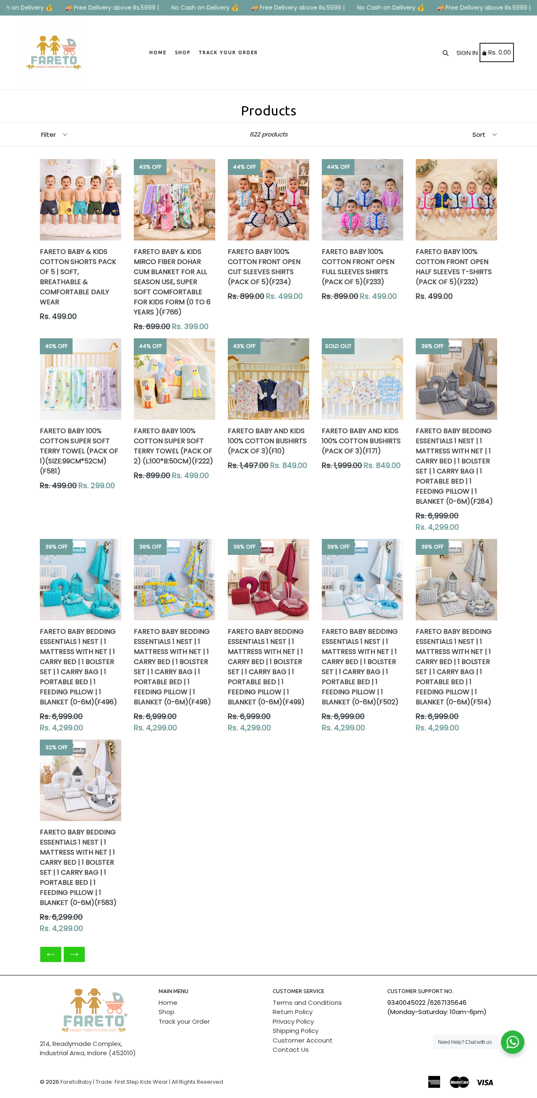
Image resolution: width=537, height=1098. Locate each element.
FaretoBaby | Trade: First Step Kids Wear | (115, 1082)
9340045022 (406, 1002)
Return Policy (293, 1011)
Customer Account (303, 1040)
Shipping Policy (295, 1030)
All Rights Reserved (197, 1082)
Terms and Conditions (307, 1002)
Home (158, 52)
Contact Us (291, 1049)
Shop (182, 52)
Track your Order (228, 52)
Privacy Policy (293, 1021)
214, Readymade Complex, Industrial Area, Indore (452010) (88, 1048)
